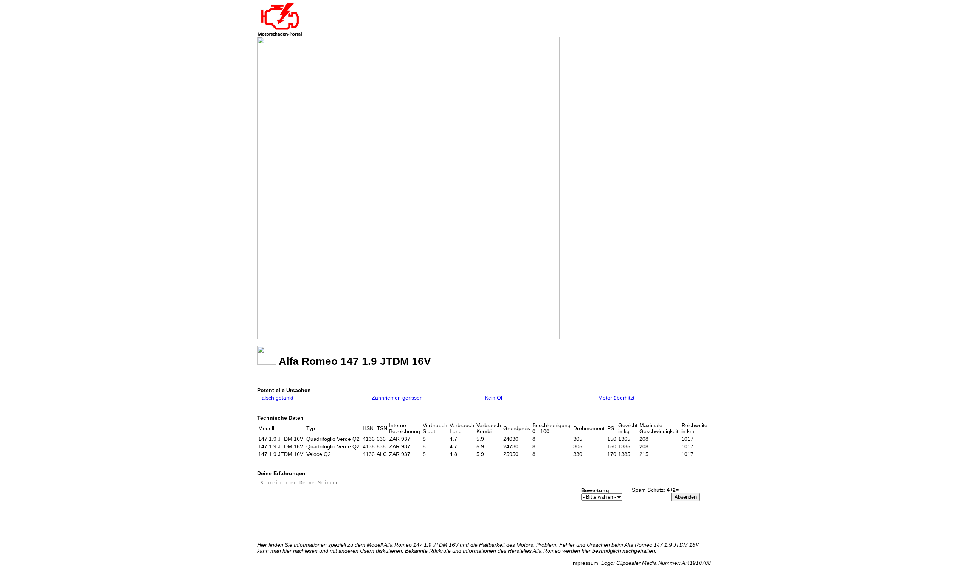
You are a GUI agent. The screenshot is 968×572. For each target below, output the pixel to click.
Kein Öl (493, 398)
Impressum (584, 563)
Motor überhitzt (616, 398)
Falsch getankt (275, 398)
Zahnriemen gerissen (397, 398)
